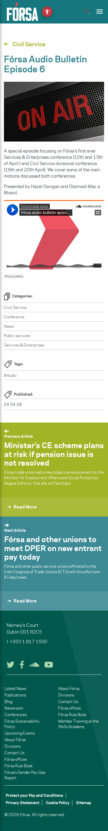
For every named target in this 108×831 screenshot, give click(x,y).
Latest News (15, 688)
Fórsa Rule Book (18, 766)
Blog (8, 701)
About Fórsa (15, 739)
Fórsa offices (15, 759)
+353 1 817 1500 (28, 642)
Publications (15, 695)
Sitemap (83, 802)
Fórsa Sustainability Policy (22, 723)
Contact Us (14, 753)
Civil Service (15, 307)
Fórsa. (25, 814)
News (9, 326)
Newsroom (13, 708)
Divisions (12, 746)
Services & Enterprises (24, 345)
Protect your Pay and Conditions (34, 795)
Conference (14, 317)
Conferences (15, 714)
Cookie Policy (57, 802)
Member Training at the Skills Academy (78, 723)
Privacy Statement (22, 802)
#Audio (10, 375)
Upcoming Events (19, 733)
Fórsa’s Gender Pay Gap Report (24, 775)
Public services (17, 335)
